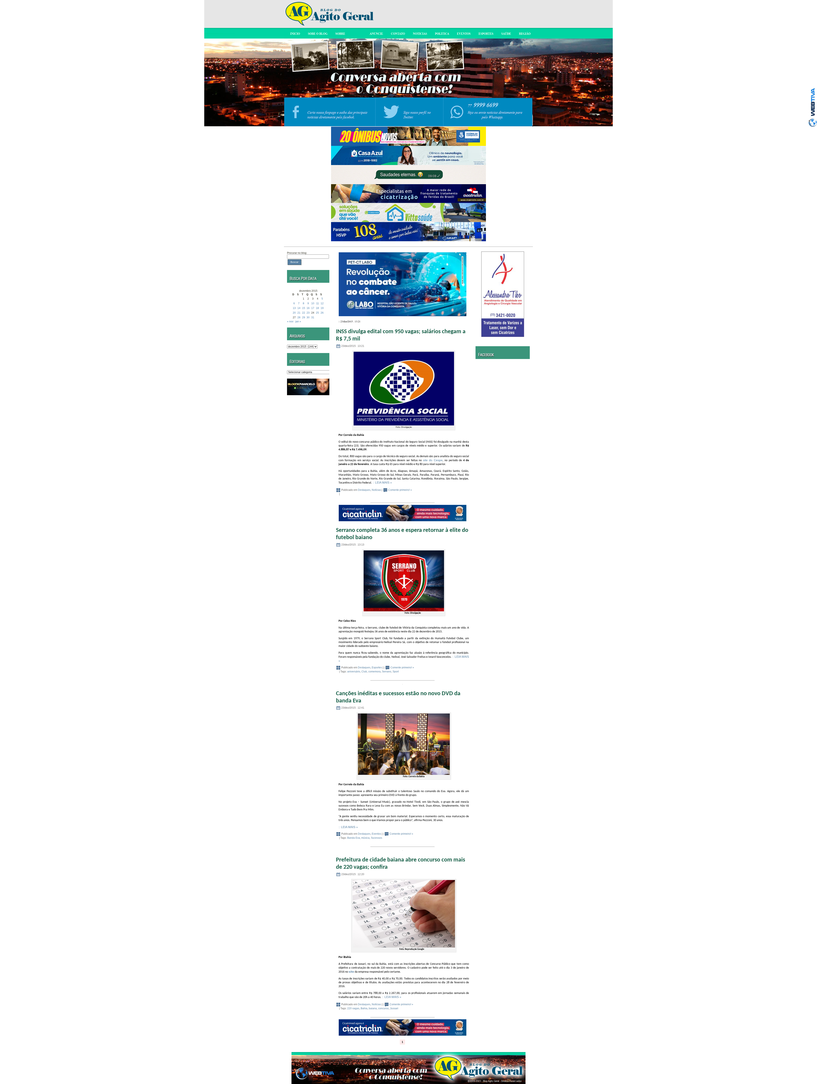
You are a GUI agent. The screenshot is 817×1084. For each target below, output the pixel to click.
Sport (396, 671)
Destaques (364, 489)
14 (298, 308)
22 (303, 312)
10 (312, 303)
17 (312, 308)
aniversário (353, 671)
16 (308, 308)
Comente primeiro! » (400, 489)
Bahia (364, 1008)
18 (317, 308)
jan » (298, 321)
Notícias (376, 489)
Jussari (394, 1008)
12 (322, 303)
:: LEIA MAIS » (382, 482)
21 (298, 312)
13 (294, 308)
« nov (290, 321)
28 (298, 317)
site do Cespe (433, 460)
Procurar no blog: (297, 252)
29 (303, 317)
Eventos (376, 833)
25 (317, 312)
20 (294, 312)
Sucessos (376, 837)
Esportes (377, 667)
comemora (374, 671)
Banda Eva (353, 837)
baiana (373, 1008)
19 (322, 308)
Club (364, 671)
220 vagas (353, 1008)
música (365, 837)
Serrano (386, 671)
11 (317, 303)
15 (303, 308)
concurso (383, 1008)
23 (308, 312)
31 (312, 317)
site (351, 971)
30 (308, 317)
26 (322, 312)
